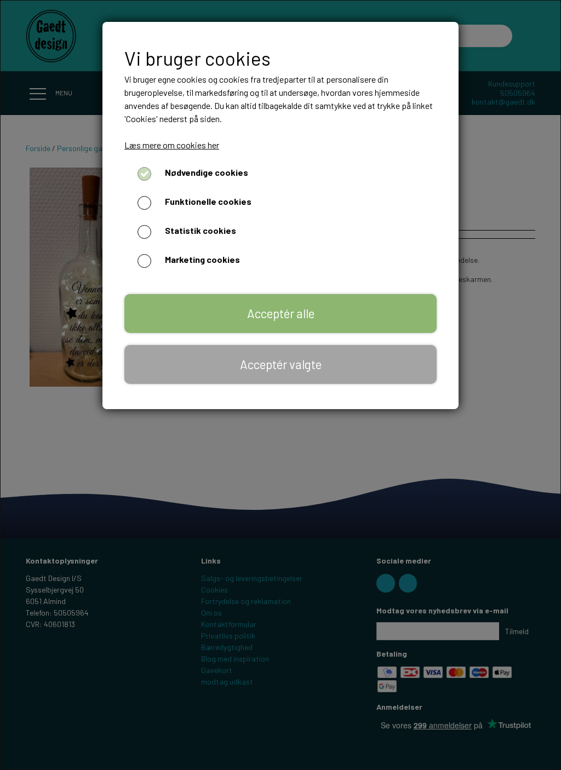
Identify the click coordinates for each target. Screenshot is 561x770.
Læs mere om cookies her (171, 145)
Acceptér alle (280, 313)
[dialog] (280, 385)
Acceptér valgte (281, 364)
